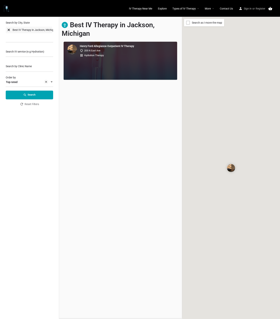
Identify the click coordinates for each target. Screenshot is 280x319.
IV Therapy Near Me (140, 8)
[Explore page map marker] (231, 168)
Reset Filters (32, 104)
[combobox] (29, 32)
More (208, 8)
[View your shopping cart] (270, 8)
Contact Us (226, 8)
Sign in (248, 8)
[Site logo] (7, 8)
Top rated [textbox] (12, 82)
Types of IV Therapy (184, 8)
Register (260, 8)
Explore (162, 8)
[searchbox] (21, 37)
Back (32, 114)
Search (31, 94)
